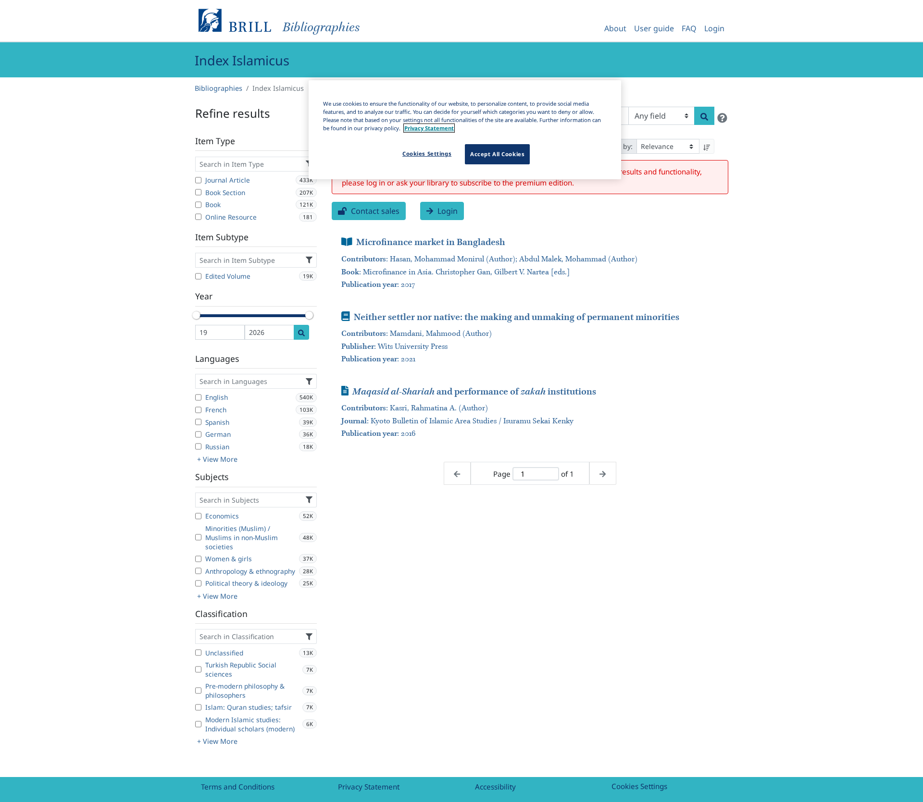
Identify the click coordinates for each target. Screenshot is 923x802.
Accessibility (495, 786)
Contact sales (374, 211)
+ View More (217, 459)
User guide (654, 28)
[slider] (196, 315)
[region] (465, 129)
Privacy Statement (368, 786)
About (615, 28)
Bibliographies (218, 88)
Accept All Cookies (497, 154)
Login (714, 28)
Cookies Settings (639, 786)
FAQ (689, 28)
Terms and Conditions (237, 786)
